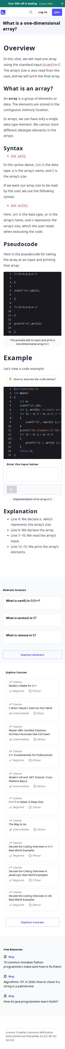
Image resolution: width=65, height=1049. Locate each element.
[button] (12, 282)
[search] (31, 12)
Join (57, 12)
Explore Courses (32, 922)
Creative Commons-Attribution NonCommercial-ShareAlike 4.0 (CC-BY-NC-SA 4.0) (31, 1036)
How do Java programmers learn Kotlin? (31, 1001)
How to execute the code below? (35, 379)
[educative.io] (3, 12)
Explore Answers (32, 654)
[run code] (12, 489)
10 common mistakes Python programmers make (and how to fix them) (32, 964)
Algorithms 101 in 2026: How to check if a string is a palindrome (32, 984)
